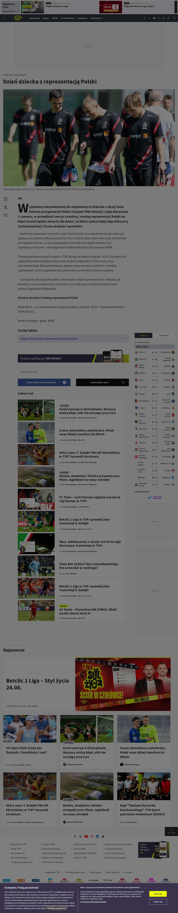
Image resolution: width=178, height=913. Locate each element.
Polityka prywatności (57, 908)
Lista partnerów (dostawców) (93, 902)
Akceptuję (158, 894)
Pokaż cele (158, 902)
